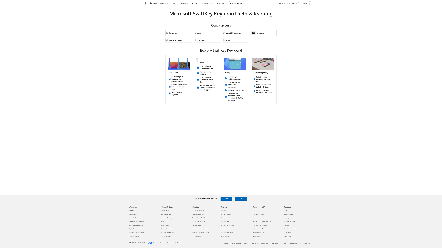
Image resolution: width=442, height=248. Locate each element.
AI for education (196, 236)
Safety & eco (274, 243)
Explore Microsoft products (136, 232)
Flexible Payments (166, 236)
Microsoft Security (226, 214)
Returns (163, 221)
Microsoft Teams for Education (200, 218)
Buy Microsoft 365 (236, 3)
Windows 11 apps (134, 236)
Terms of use (254, 243)
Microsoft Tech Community (260, 225)
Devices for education (198, 214)
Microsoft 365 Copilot (227, 232)
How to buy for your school (199, 225)
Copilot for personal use (135, 229)
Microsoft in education (198, 210)
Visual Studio (256, 236)
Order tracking (165, 225)
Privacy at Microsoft (289, 221)
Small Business (225, 236)
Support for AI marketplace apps (262, 221)
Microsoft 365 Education (198, 221)
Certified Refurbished (167, 229)
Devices (194, 3)
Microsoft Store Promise (167, 232)
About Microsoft (288, 214)
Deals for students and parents (200, 232)
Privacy (246, 243)
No (241, 198)
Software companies (258, 232)
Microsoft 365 (164, 3)
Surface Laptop (133, 214)
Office (175, 3)
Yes (226, 198)
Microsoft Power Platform (228, 225)
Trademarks (264, 243)
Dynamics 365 (225, 218)
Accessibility (287, 232)
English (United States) (138, 243)
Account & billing (207, 3)
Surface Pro (132, 210)
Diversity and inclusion (290, 229)
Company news (288, 218)
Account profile (165, 210)
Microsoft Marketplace (259, 229)
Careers (286, 210)
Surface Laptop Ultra (134, 218)
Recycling (283, 243)
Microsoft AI (224, 210)
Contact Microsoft (236, 243)
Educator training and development (201, 229)
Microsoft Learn (257, 218)
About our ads (293, 243)
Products (183, 3)
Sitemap (225, 243)
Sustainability (287, 236)
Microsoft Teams (225, 229)
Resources (220, 3)
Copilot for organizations (136, 225)
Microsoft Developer (259, 214)
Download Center (166, 214)
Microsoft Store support (167, 218)
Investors (286, 225)
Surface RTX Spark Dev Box (136, 221)
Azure (254, 210)
